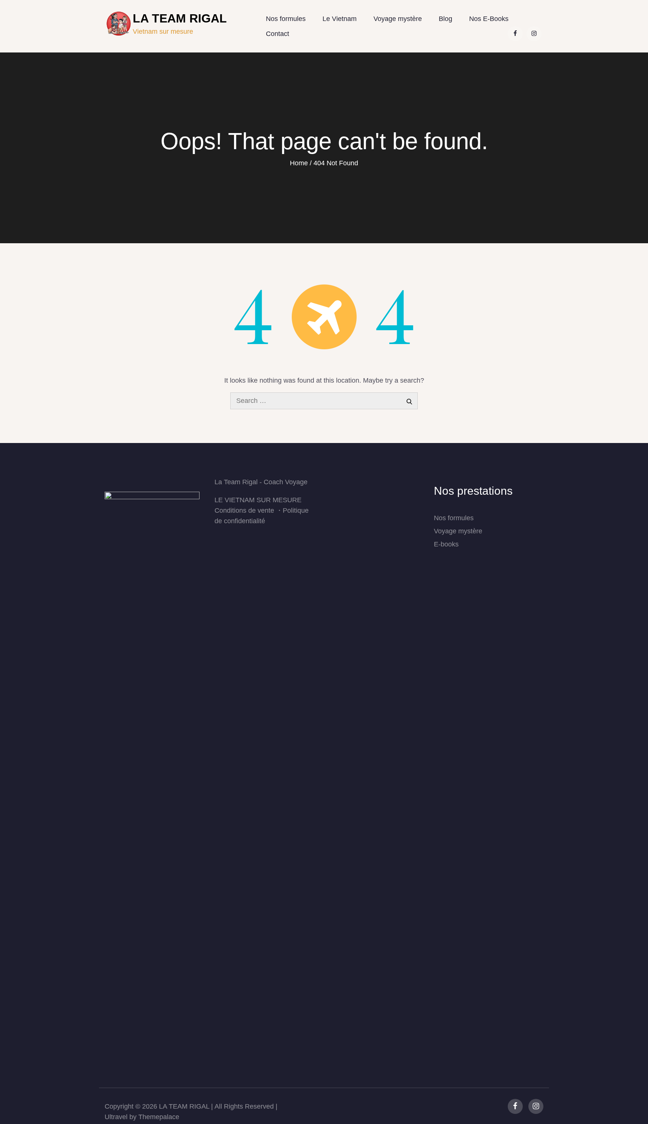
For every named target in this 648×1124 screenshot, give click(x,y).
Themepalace (158, 1117)
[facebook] (515, 1106)
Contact (277, 33)
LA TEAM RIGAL (184, 1106)
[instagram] (535, 1106)
